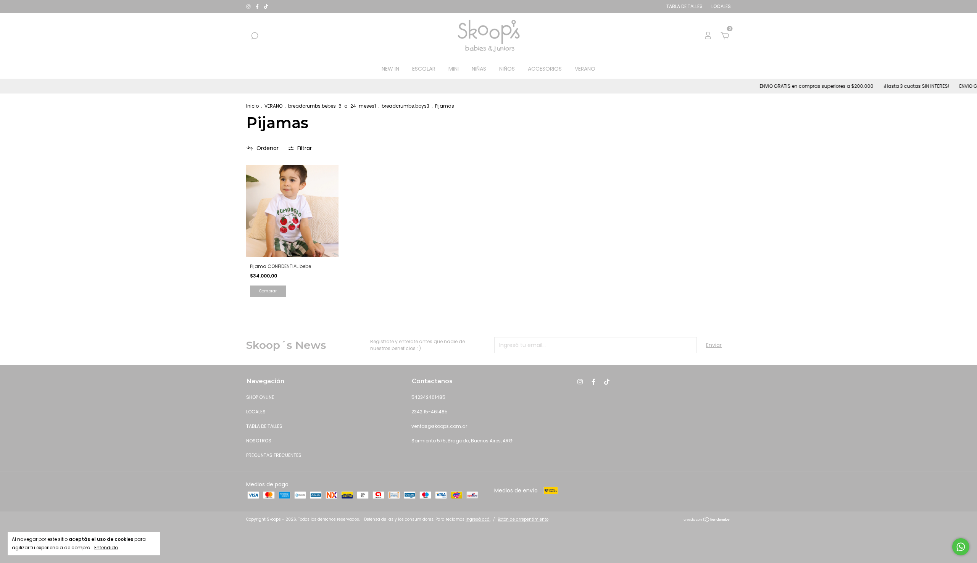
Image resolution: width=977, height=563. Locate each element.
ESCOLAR (423, 69)
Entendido (106, 547)
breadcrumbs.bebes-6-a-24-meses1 (332, 106)
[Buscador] (254, 36)
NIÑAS (479, 69)
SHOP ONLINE (260, 397)
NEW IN (390, 69)
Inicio (252, 106)
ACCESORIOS (545, 69)
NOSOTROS (258, 440)
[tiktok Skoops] (266, 6)
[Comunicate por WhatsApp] (960, 546)
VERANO (585, 69)
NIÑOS (507, 69)
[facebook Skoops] (258, 6)
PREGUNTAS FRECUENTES (273, 455)
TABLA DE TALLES (264, 426)
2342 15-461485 (429, 411)
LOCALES (256, 411)
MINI (453, 69)
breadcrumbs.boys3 (405, 106)
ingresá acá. (478, 519)
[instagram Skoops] (249, 6)
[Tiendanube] (707, 520)
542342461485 (428, 397)
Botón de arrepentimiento (523, 519)
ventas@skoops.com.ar (439, 426)
